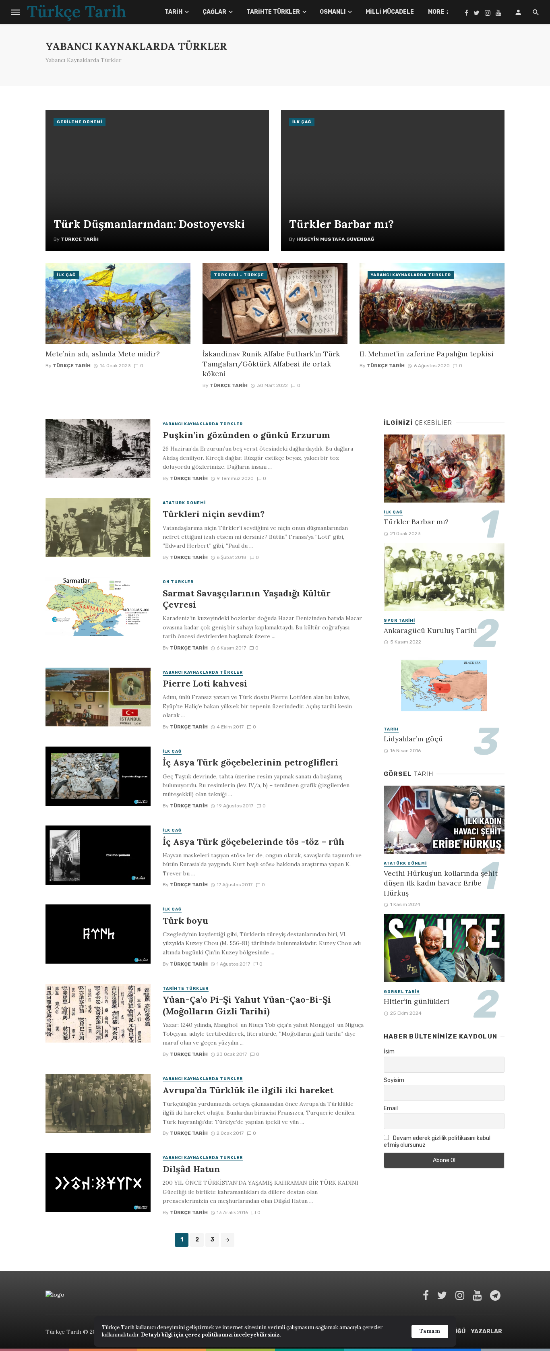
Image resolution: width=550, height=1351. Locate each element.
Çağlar (214, 11)
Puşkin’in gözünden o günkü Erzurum (246, 435)
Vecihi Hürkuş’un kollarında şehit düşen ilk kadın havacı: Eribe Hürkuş (441, 883)
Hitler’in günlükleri (416, 1001)
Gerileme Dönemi (79, 122)
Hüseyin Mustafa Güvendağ (335, 239)
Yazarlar (486, 1331)
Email (391, 1108)
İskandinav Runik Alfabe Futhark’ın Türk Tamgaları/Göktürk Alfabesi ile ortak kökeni (271, 363)
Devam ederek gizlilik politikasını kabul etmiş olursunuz (437, 1141)
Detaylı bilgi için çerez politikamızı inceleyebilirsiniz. (211, 1334)
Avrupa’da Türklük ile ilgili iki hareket (248, 1090)
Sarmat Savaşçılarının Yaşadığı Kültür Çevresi (247, 599)
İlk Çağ (301, 122)
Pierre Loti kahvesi (205, 683)
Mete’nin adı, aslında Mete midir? (102, 353)
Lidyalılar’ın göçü (413, 738)
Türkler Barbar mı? (341, 224)
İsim (389, 1051)
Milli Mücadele (390, 11)
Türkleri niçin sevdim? (214, 513)
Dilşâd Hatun (191, 1169)
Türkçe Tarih (80, 239)
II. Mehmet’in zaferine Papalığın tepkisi (427, 353)
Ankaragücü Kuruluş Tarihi (430, 630)
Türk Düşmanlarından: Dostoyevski (149, 224)
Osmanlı (332, 11)
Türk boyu (185, 920)
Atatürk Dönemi (184, 503)
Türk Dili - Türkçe (239, 275)
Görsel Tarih (402, 991)
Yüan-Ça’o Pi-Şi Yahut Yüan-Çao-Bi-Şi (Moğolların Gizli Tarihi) (247, 1005)
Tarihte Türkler (273, 11)
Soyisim (394, 1080)
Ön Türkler (178, 581)
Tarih (173, 11)
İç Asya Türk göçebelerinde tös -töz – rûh (254, 841)
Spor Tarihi (399, 620)
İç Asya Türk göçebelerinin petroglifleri (250, 762)
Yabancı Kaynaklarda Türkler (411, 275)
